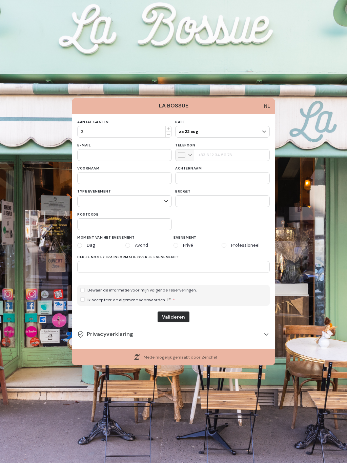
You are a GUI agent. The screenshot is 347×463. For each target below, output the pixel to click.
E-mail (84, 145)
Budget (182, 191)
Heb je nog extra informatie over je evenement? (128, 257)
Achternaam (188, 168)
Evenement (185, 237)
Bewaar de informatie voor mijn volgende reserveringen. (142, 290)
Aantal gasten (93, 122)
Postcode (87, 214)
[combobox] (185, 155)
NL (267, 106)
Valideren (173, 317)
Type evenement (94, 191)
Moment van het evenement (106, 237)
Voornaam (88, 168)
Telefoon (185, 145)
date (180, 122)
